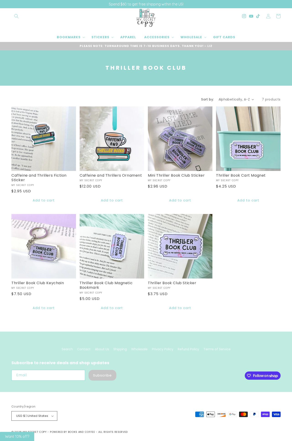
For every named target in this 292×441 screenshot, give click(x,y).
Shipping (120, 349)
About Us (102, 349)
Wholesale (139, 349)
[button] (16, 16)
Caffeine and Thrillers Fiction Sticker (39, 178)
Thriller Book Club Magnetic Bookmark (106, 285)
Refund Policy (188, 349)
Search (67, 349)
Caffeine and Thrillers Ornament (111, 175)
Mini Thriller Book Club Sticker (176, 175)
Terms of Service (217, 349)
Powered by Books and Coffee (72, 432)
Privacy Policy (162, 349)
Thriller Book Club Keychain (37, 283)
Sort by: (207, 99)
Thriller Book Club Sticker (172, 283)
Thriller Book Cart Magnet (241, 175)
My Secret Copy (35, 432)
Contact (84, 349)
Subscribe (102, 375)
